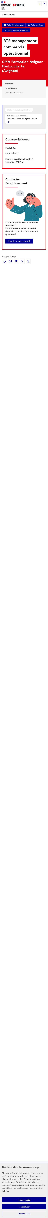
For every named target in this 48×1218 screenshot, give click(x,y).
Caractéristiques (11, 88)
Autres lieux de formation (17, 30)
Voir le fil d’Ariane (8, 14)
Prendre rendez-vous (18, 241)
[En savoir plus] (9, 121)
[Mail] (10, 261)
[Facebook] (28, 261)
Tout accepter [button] (24, 1199)
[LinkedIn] (16, 261)
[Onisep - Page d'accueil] (18, 5)
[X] (22, 261)
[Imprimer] (4, 261)
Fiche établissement (15, 25)
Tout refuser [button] (24, 1206)
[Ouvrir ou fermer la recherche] (40, 3)
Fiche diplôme (37, 25)
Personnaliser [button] (24, 1213)
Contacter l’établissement (14, 93)
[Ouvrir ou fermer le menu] (45, 3)
